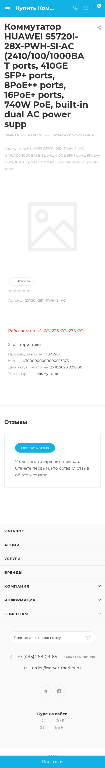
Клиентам (16, 614)
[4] (23, 291)
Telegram (45, 691)
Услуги (12, 558)
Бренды (13, 572)
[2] (14, 291)
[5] (28, 291)
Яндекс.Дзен (59, 691)
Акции (12, 545)
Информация (20, 600)
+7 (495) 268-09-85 (37, 657)
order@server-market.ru (56, 667)
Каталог (14, 531)
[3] (19, 291)
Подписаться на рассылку (37, 637)
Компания (16, 586)
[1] (10, 291)
